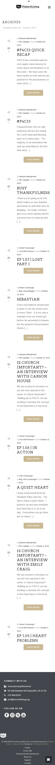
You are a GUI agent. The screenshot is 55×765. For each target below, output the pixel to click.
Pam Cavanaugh (26, 476)
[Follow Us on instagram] (12, 715)
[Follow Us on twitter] (18, 715)
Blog (20, 291)
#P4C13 (24, 121)
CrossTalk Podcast (26, 251)
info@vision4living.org (18, 699)
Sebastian (28, 299)
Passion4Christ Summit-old (27, 754)
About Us (27, 757)
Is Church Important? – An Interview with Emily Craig (32, 560)
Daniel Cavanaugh (26, 248)
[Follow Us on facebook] (6, 715)
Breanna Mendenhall (27, 38)
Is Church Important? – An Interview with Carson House (32, 371)
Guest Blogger (29, 291)
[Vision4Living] (27, 6)
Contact (27, 763)
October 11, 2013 (43, 358)
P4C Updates (24, 42)
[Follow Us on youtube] (23, 715)
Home (27, 748)
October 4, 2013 (42, 546)
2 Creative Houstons (41, 744)
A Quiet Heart (33, 487)
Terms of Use (18, 744)
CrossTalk (27, 751)
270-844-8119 (14, 695)
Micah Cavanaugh (26, 288)
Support (27, 760)
